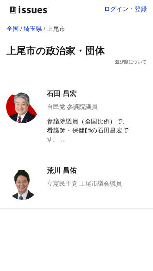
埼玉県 (34, 28)
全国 (13, 28)
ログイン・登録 (125, 8)
